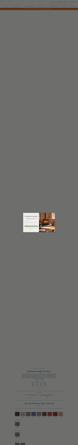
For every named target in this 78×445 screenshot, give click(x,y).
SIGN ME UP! (31, 226)
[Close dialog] (53, 213)
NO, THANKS (31, 228)
